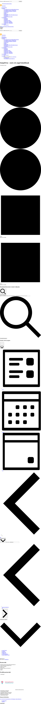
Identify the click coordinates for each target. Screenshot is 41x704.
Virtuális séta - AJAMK (7, 21)
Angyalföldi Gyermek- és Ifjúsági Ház (10, 10)
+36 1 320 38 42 (13, 56)
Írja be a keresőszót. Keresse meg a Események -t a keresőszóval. (10, 295)
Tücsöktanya (6, 15)
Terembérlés (6, 18)
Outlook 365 (4, 652)
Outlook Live (4, 653)
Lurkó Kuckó (6, 12)
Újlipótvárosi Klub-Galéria (8, 16)
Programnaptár (4, 7)
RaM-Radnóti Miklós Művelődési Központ (11, 14)
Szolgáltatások (4, 17)
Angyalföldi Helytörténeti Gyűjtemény (10, 11)
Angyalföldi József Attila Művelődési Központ (11, 9)
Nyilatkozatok (4, 700)
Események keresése (3, 338)
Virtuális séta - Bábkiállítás (8, 22)
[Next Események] (2, 535)
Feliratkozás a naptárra (3, 619)
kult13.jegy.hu (6, 24)
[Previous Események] (21, 534)
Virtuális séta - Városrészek (8, 23)
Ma (0, 537)
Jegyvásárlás (4, 54)
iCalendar (3, 651)
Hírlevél (3, 701)
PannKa (5, 13)
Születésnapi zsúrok (7, 20)
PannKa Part (6, 44)
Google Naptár (4, 650)
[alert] (20, 214)
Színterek (3, 8)
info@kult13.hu (6, 57)
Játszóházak (6, 19)
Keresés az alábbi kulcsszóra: (4, 1)
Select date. (8, 542)
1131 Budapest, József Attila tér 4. (9, 58)
